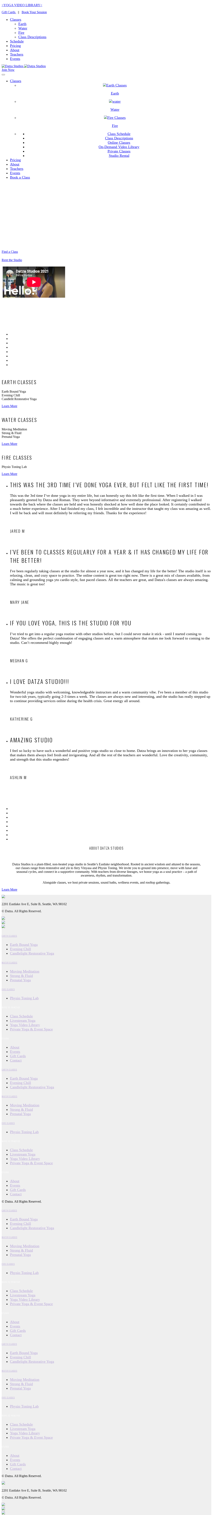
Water (22, 28)
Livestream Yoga (22, 1020)
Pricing (15, 46)
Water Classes (9, 962)
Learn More (9, 406)
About (14, 50)
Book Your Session (34, 12)
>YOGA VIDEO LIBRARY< (22, 5)
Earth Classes (9, 935)
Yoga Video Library (25, 1025)
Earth (22, 24)
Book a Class (20, 177)
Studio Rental (119, 155)
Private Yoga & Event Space (31, 1029)
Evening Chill (20, 949)
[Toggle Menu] (3, 74)
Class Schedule (119, 134)
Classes (15, 19)
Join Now (8, 70)
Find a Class (10, 251)
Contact (16, 1060)
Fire (21, 32)
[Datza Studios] (24, 66)
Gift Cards (9, 12)
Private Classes (119, 151)
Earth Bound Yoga (24, 945)
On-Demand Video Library (119, 147)
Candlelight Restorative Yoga (32, 953)
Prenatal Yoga (20, 980)
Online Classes (119, 142)
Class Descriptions (32, 37)
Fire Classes (8, 989)
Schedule (17, 41)
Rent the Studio (12, 260)
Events (15, 59)
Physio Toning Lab (24, 998)
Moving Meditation (24, 971)
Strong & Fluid (21, 976)
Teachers (16, 54)
